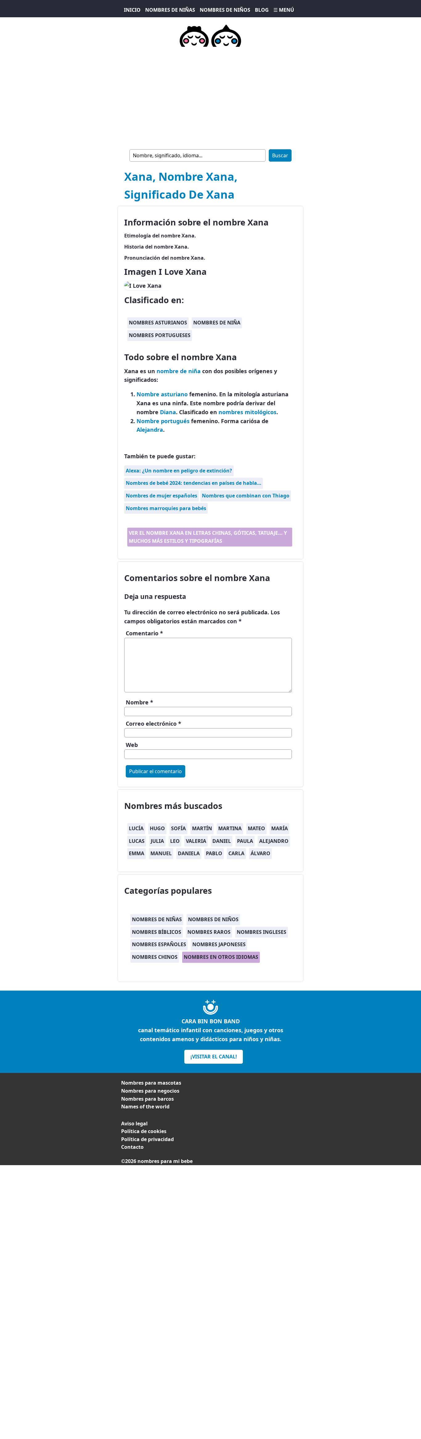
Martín (202, 828)
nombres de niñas (157, 919)
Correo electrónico (153, 723)
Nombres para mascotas (151, 1082)
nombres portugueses (159, 335)
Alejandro (273, 841)
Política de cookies (143, 1131)
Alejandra (150, 429)
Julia (157, 841)
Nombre (139, 702)
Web (132, 744)
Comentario (144, 633)
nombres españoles (159, 944)
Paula (245, 841)
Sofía (178, 828)
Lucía (136, 828)
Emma (136, 853)
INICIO (132, 9)
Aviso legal (134, 1123)
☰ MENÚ (283, 9)
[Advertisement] (210, 1208)
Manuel (161, 853)
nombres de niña (216, 322)
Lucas (137, 841)
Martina (230, 828)
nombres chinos (155, 957)
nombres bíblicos (156, 932)
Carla (236, 853)
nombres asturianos (158, 322)
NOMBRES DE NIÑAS (170, 9)
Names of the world (145, 1106)
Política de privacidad (147, 1139)
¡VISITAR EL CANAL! (213, 1056)
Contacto (132, 1147)
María (279, 828)
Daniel (221, 841)
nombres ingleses (261, 932)
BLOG (262, 9)
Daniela (189, 853)
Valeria (196, 841)
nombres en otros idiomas (221, 957)
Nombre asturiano (162, 394)
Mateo (256, 828)
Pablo (214, 853)
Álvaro (260, 853)
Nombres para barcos (147, 1098)
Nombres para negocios (150, 1090)
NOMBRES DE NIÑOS (225, 9)
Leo (175, 841)
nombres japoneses (219, 944)
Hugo (157, 828)
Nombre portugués (163, 421)
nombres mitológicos (247, 412)
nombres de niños (213, 919)
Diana (168, 412)
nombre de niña (179, 371)
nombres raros (209, 932)
